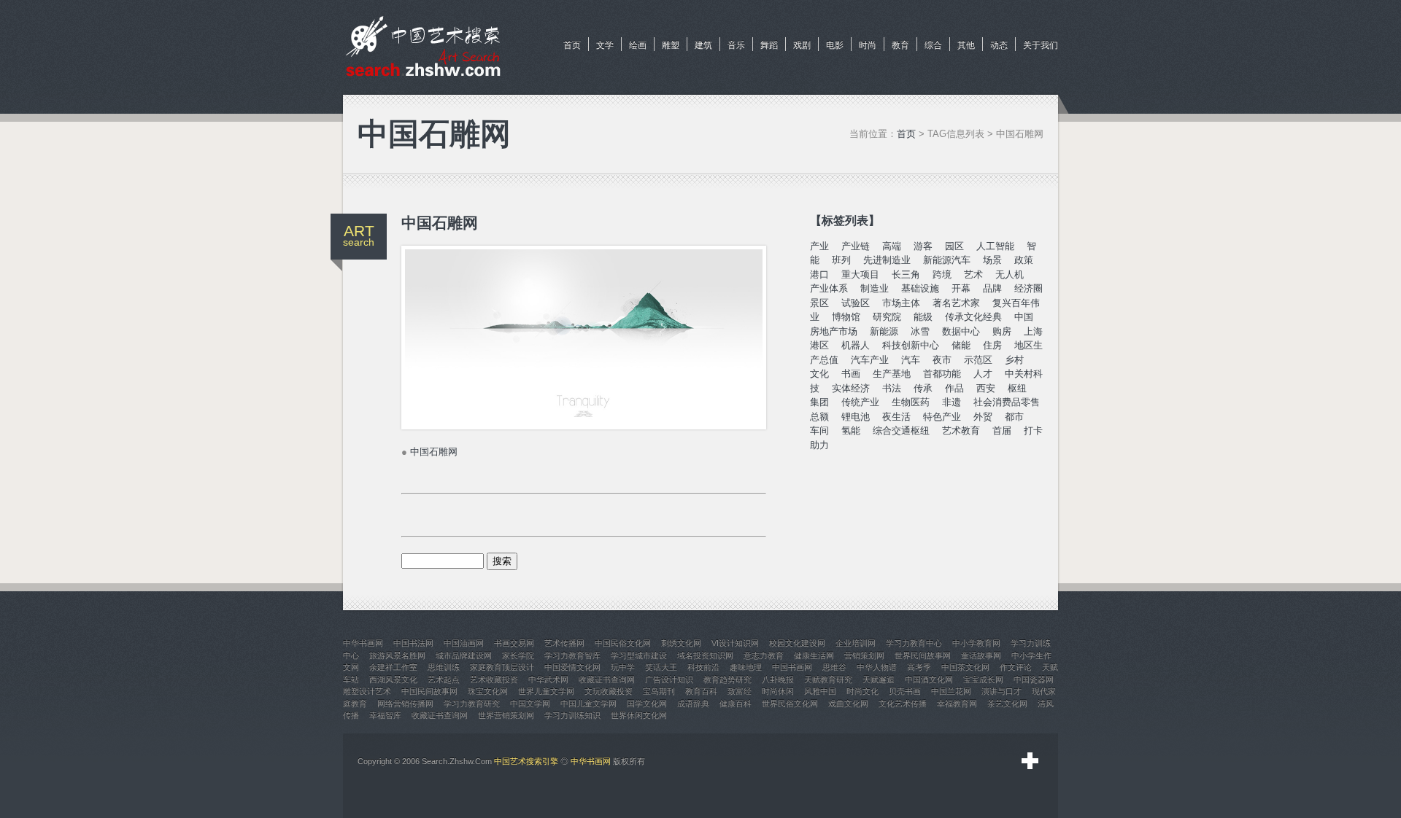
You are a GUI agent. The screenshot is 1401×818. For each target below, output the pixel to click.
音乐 (736, 45)
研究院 (887, 316)
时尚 (867, 45)
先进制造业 (887, 259)
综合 (933, 45)
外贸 (982, 416)
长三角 (906, 274)
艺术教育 (961, 430)
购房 (1001, 331)
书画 (850, 373)
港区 (819, 345)
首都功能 (942, 373)
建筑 (703, 45)
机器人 (855, 345)
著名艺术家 (956, 302)
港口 (819, 274)
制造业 (874, 288)
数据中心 (961, 331)
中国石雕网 (434, 451)
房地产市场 (833, 331)
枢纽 (1017, 388)
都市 (1014, 416)
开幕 (961, 288)
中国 (1023, 316)
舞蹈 (769, 45)
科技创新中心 (910, 345)
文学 (605, 45)
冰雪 (920, 331)
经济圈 (1028, 288)
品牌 (992, 288)
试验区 (855, 302)
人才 (982, 373)
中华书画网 (591, 761)
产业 (819, 246)
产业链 (855, 246)
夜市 (942, 359)
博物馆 (846, 316)
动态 (999, 45)
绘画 (638, 45)
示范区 (978, 359)
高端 (891, 246)
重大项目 (860, 274)
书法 (891, 388)
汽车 (910, 359)
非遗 (951, 402)
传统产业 (860, 402)
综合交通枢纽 (901, 430)
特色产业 (942, 416)
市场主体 (901, 302)
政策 (1023, 259)
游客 (923, 246)
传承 (923, 388)
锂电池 (855, 416)
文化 (819, 373)
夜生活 (896, 416)
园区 (954, 246)
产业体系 (829, 288)
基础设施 (920, 288)
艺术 (973, 274)
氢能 (850, 430)
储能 (961, 345)
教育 (900, 45)
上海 (1033, 331)
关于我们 (1040, 45)
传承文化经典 (973, 316)
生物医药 (911, 402)
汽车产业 (870, 359)
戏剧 (802, 45)
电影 (835, 45)
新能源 (884, 331)
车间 (819, 430)
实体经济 (851, 388)
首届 (1001, 430)
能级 (923, 316)
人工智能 (995, 246)
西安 (985, 388)
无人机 (1009, 274)
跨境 (942, 274)
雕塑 (670, 45)
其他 (966, 45)
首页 (572, 45)
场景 (992, 259)
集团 (819, 402)
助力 (819, 445)
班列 (841, 259)
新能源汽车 (946, 259)
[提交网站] (1030, 761)
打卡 (1033, 430)
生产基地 (892, 373)
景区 (819, 302)
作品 (954, 388)
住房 (992, 345)
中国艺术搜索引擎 (526, 761)
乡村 (1014, 359)
